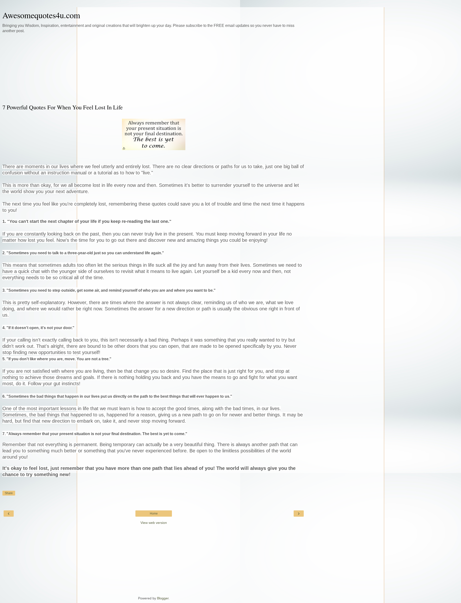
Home (154, 513)
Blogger (163, 598)
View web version (153, 523)
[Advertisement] (153, 68)
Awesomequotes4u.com (41, 15)
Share (9, 493)
